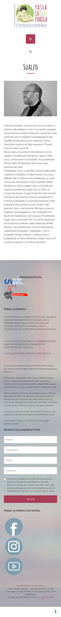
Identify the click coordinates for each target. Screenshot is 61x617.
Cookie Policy (37, 585)
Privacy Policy (23, 585)
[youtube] (14, 566)
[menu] (30, 39)
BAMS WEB (47, 597)
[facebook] (14, 526)
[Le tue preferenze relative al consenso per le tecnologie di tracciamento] (55, 611)
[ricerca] (30, 51)
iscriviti (30, 499)
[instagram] (14, 546)
